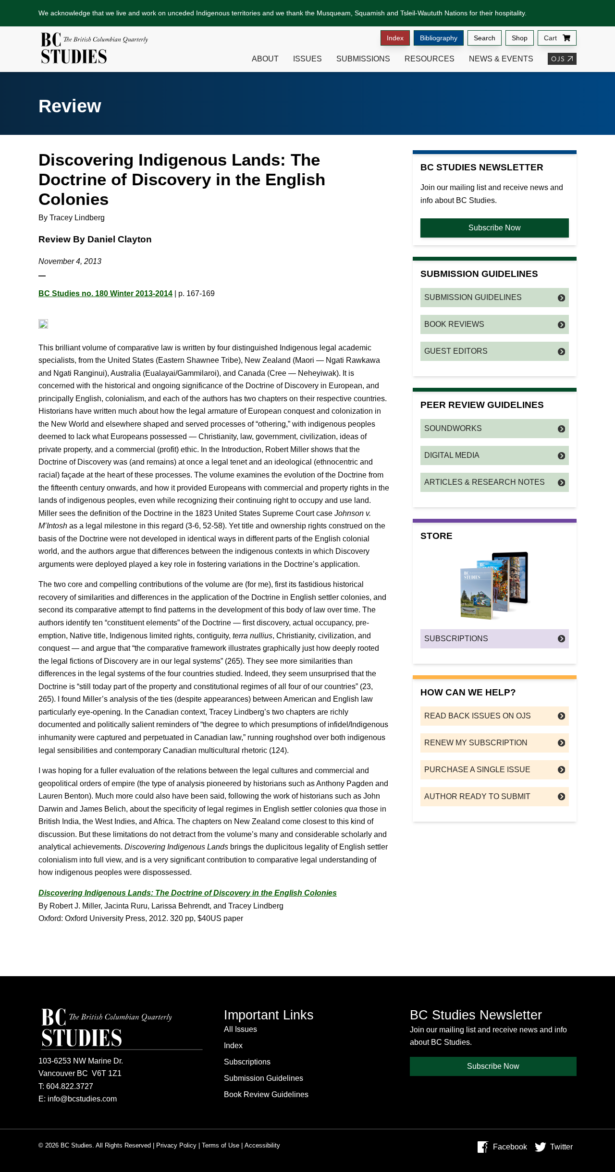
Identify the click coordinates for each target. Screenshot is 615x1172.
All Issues (240, 1029)
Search (484, 38)
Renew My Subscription (476, 743)
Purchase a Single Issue (477, 769)
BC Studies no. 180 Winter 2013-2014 (105, 293)
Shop (520, 38)
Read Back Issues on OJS (477, 716)
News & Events (501, 59)
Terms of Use (220, 1145)
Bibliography (438, 38)
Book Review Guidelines (266, 1094)
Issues (307, 59)
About (265, 59)
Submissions (363, 59)
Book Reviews (454, 324)
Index (395, 38)
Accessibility (262, 1145)
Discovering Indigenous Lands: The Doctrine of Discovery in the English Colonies (187, 893)
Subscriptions (456, 638)
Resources (430, 59)
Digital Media (452, 455)
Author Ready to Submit (477, 796)
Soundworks (453, 428)
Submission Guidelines (473, 297)
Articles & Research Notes (484, 482)
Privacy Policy (176, 1145)
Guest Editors (456, 351)
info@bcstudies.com (82, 1099)
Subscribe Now (494, 228)
